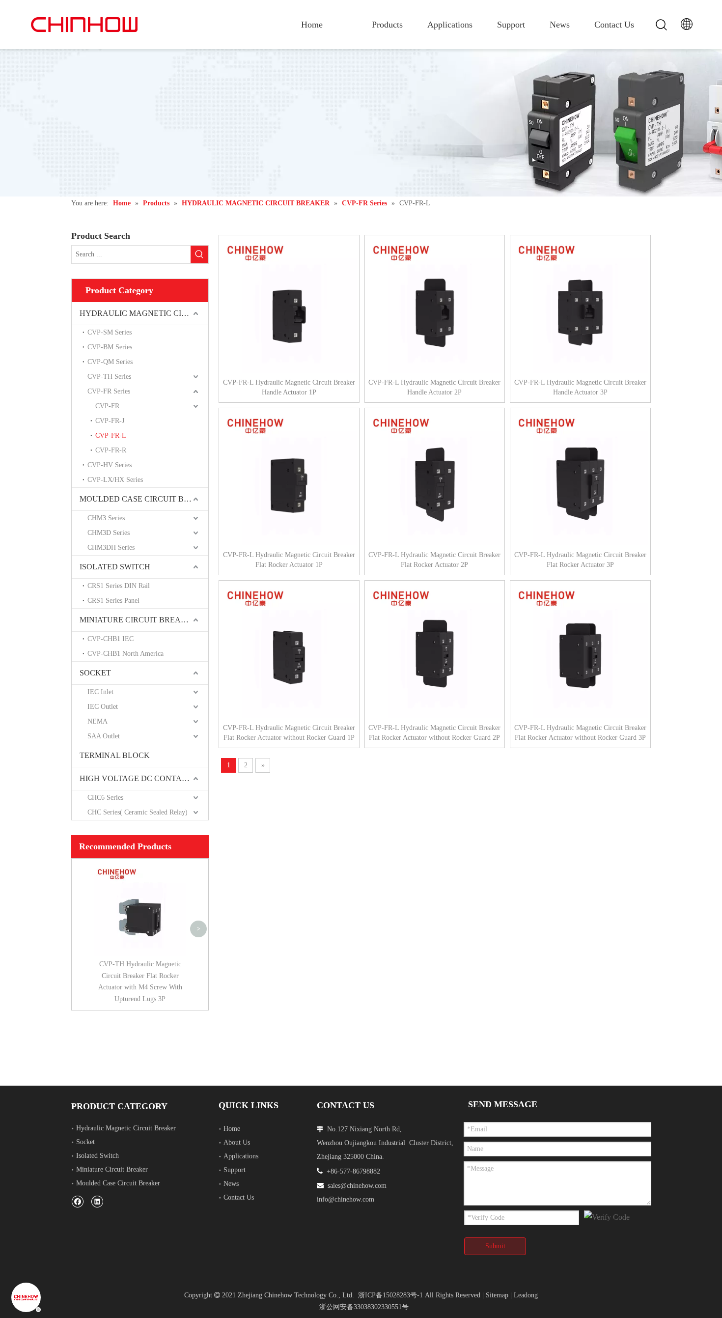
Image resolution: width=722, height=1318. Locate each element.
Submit (495, 1246)
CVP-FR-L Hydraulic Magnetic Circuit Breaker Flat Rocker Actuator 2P (434, 559)
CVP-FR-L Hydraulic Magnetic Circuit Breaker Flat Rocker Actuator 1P (289, 559)
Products (387, 24)
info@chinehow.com (345, 1199)
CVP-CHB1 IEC (110, 639)
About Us (236, 1142)
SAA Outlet (103, 736)
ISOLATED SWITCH (115, 566)
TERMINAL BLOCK (115, 755)
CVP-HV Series (109, 465)
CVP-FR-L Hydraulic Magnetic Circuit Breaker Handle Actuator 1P (289, 387)
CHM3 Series (106, 518)
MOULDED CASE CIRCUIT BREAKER (144, 499)
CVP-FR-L (110, 435)
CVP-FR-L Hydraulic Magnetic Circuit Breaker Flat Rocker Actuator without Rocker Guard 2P (434, 732)
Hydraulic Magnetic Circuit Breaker (126, 1128)
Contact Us (614, 24)
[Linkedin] (97, 1201)
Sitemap (497, 1295)
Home (312, 24)
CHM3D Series (108, 532)
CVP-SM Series (109, 332)
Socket (85, 1142)
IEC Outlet (102, 706)
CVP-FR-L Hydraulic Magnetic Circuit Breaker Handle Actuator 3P (580, 387)
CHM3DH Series (111, 547)
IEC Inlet (100, 692)
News (560, 24)
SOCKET (95, 673)
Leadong (526, 1295)
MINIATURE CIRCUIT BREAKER (138, 620)
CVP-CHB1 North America (125, 653)
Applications (449, 24)
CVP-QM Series (110, 361)
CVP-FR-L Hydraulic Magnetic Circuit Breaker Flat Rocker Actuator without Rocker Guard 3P (580, 732)
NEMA (97, 721)
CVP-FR (107, 406)
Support (511, 24)
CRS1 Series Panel (113, 600)
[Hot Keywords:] (199, 254)
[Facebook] (77, 1201)
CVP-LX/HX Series (115, 479)
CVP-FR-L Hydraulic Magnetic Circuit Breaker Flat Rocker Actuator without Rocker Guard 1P (289, 732)
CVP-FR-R (110, 450)
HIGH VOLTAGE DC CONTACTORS (144, 778)
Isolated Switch (97, 1155)
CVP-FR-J (109, 420)
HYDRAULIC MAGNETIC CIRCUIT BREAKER (144, 313)
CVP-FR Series (108, 391)
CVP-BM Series (109, 347)
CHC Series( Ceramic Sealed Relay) (137, 812)
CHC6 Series (105, 797)
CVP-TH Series (109, 376)
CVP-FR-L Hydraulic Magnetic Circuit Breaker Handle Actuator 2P (434, 387)
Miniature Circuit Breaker (112, 1169)
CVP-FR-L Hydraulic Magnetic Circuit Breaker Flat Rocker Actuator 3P (580, 559)
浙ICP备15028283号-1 (390, 1295)
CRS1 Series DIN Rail (118, 585)
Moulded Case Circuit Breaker (118, 1183)
